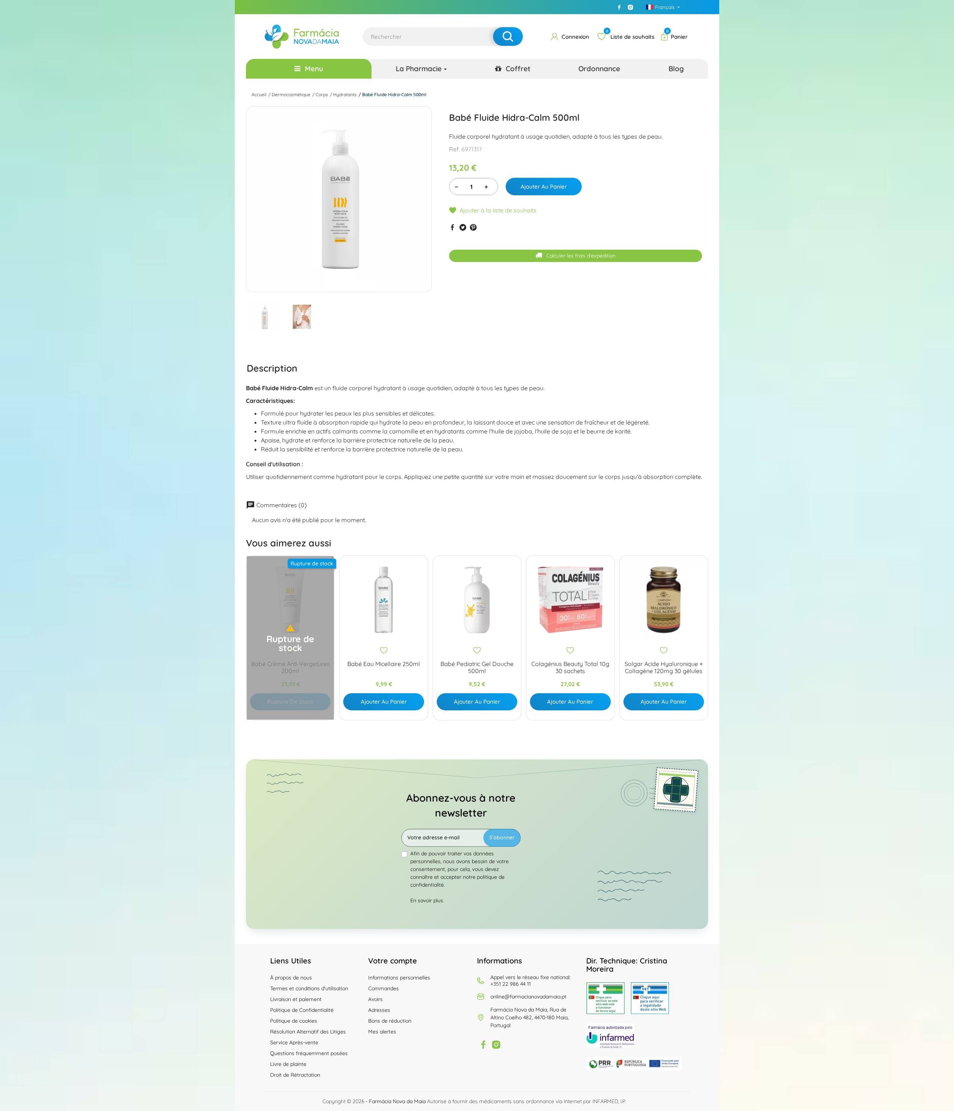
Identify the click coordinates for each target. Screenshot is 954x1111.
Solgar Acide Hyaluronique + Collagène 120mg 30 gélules (664, 667)
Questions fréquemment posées (309, 1053)
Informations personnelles (399, 977)
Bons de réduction (389, 1020)
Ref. (454, 149)
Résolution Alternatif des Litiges (308, 1031)
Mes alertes (382, 1031)
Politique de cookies (293, 1020)
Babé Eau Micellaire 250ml (383, 663)
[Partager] (452, 227)
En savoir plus (426, 900)
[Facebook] (619, 7)
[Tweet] (462, 227)
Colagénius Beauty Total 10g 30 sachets (570, 667)
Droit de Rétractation (295, 1074)
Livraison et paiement (296, 999)
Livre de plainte (288, 1064)
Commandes (383, 988)
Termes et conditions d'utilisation (309, 988)
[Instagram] (630, 7)
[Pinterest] (473, 227)
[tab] (272, 367)
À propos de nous (291, 977)
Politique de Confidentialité (302, 1010)
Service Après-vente (294, 1042)
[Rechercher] (508, 36)
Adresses (379, 1010)
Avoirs (375, 999)
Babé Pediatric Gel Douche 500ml (477, 667)
